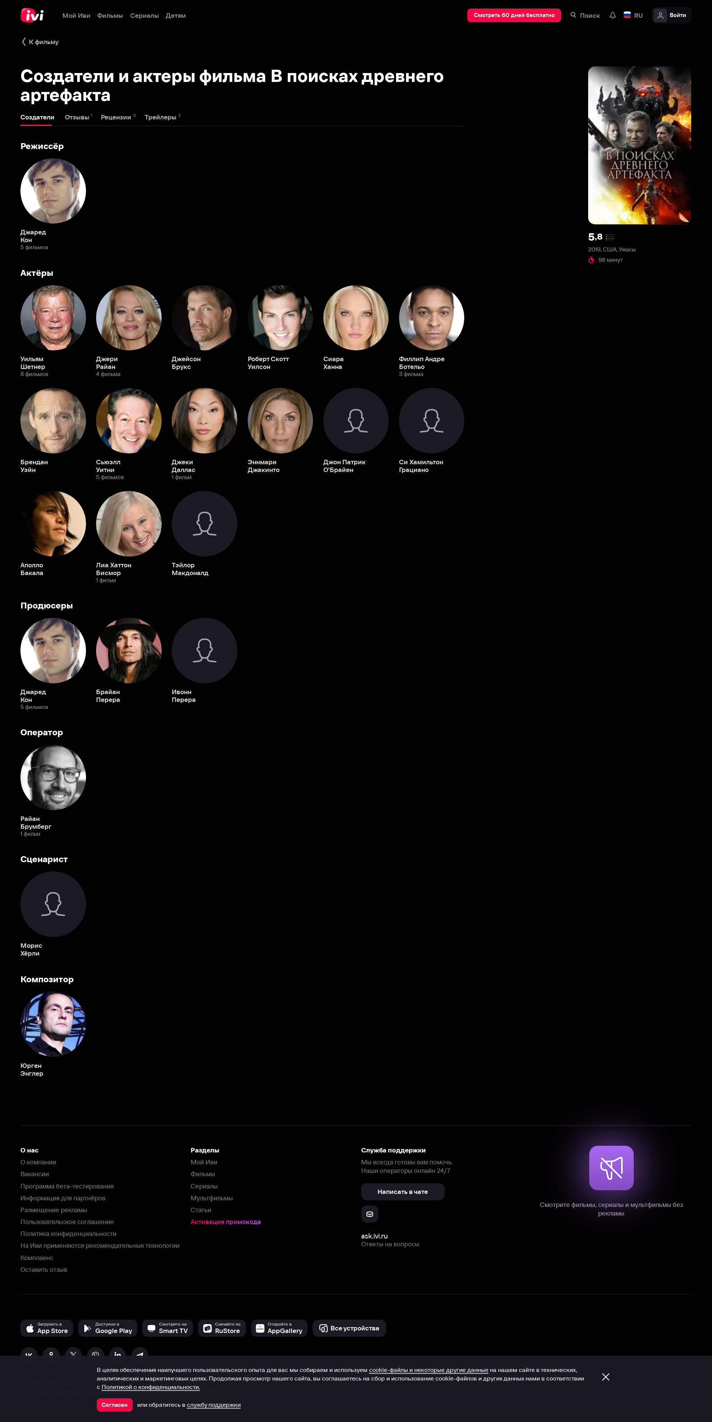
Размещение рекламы (53, 1209)
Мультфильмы (212, 1197)
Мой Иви (204, 1161)
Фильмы (203, 1173)
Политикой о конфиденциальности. (151, 1386)
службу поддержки (214, 1404)
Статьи (201, 1209)
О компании (38, 1161)
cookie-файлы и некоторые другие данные (428, 1369)
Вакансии (34, 1173)
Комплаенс (36, 1257)
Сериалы (204, 1186)
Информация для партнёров (62, 1197)
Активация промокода (226, 1221)
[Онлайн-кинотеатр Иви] (34, 15)
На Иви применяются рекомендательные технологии (99, 1245)
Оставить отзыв (43, 1269)
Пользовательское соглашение (67, 1221)
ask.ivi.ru (374, 1236)
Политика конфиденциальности (68, 1233)
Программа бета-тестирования (67, 1186)
